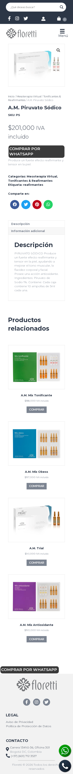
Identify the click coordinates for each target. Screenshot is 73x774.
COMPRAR (36, 409)
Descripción (20, 224)
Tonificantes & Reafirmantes (30, 181)
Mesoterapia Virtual (29, 96)
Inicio (11, 96)
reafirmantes (33, 185)
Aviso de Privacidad (19, 722)
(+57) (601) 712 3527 (24, 756)
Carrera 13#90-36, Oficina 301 (30, 747)
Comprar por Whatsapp (24, 151)
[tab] (36, 223)
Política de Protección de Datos (28, 726)
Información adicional (28, 231)
